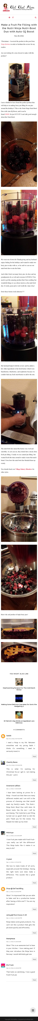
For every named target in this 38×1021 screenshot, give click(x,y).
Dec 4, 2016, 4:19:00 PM (13, 968)
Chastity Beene (11, 762)
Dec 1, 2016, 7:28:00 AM (13, 789)
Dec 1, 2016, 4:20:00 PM (13, 891)
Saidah (8, 735)
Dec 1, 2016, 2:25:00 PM (13, 862)
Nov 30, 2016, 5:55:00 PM (14, 765)
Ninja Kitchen (5, 44)
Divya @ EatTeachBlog (14, 888)
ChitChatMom (14, 1019)
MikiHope (9, 832)
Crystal (9, 859)
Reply (34, 756)
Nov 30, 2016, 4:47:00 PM (14, 739)
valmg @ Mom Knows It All (16, 915)
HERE (7, 114)
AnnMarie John (29, 1019)
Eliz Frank (10, 965)
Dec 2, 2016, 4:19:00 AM (13, 941)
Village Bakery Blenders (23, 469)
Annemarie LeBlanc (13, 785)
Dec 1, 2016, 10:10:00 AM (14, 835)
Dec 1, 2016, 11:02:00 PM (14, 918)
